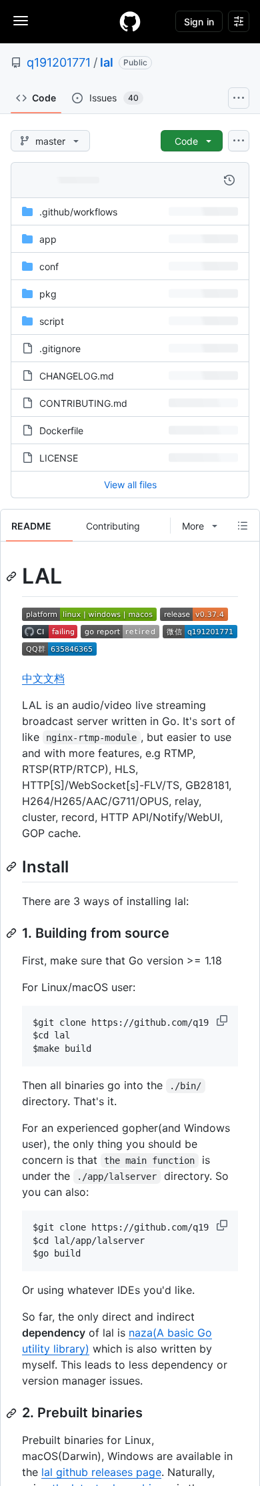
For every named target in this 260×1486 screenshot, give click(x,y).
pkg (48, 293)
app (48, 239)
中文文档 (43, 678)
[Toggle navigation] (21, 21)
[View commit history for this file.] (229, 180)
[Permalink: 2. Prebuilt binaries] (12, 1413)
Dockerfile (61, 430)
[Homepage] (130, 21)
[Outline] (242, 525)
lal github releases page (101, 1472)
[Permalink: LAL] (12, 576)
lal (106, 62)
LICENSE (58, 458)
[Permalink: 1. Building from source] (12, 933)
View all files (130, 484)
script (51, 321)
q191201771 (59, 62)
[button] (223, 1020)
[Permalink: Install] (12, 866)
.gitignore (60, 348)
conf (49, 266)
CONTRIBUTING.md (83, 403)
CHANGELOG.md (76, 376)
